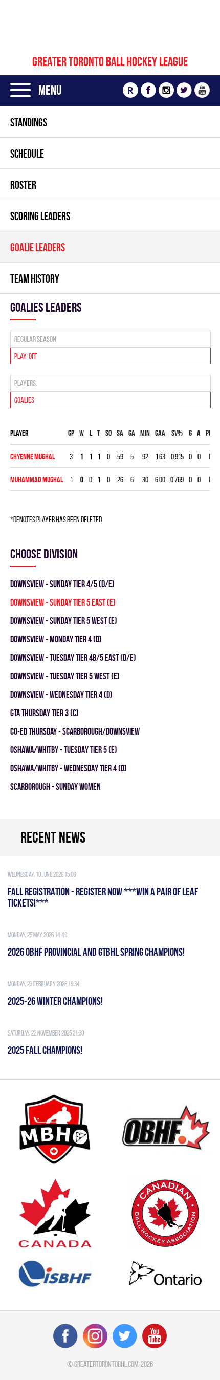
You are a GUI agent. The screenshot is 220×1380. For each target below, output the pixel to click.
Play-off (25, 356)
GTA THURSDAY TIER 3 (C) (44, 713)
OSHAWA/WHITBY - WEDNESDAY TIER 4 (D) (68, 768)
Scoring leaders (40, 216)
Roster (23, 185)
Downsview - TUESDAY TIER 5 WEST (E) (65, 676)
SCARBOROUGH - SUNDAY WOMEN (55, 786)
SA (120, 432)
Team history (34, 278)
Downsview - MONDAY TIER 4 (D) (56, 639)
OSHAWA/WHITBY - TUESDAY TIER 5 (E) (63, 749)
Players (25, 383)
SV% (177, 432)
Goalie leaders (37, 247)
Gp (71, 432)
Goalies (24, 400)
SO (108, 432)
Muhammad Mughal (36, 479)
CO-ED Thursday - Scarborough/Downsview (75, 731)
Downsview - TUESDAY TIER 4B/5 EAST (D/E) (73, 657)
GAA (160, 432)
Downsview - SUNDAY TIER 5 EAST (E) (63, 602)
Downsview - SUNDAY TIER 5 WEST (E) (63, 621)
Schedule (27, 153)
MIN (145, 432)
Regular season (35, 339)
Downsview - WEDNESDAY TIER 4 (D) (61, 694)
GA (131, 432)
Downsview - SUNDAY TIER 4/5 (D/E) (62, 584)
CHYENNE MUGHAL (32, 456)
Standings (28, 122)
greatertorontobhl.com (106, 1364)
